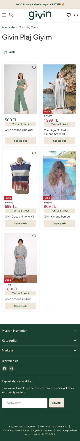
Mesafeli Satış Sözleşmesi (22, 426)
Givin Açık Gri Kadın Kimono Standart (56, 132)
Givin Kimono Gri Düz (18, 299)
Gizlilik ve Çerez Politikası (53, 426)
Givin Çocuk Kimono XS (19, 216)
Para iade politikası (67, 430)
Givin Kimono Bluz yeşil (19, 130)
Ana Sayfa (8, 27)
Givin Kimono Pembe (57, 216)
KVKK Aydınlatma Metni (16, 430)
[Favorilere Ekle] (34, 67)
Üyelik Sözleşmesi (42, 430)
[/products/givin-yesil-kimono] (20, 89)
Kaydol (56, 402)
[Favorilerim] (69, 15)
